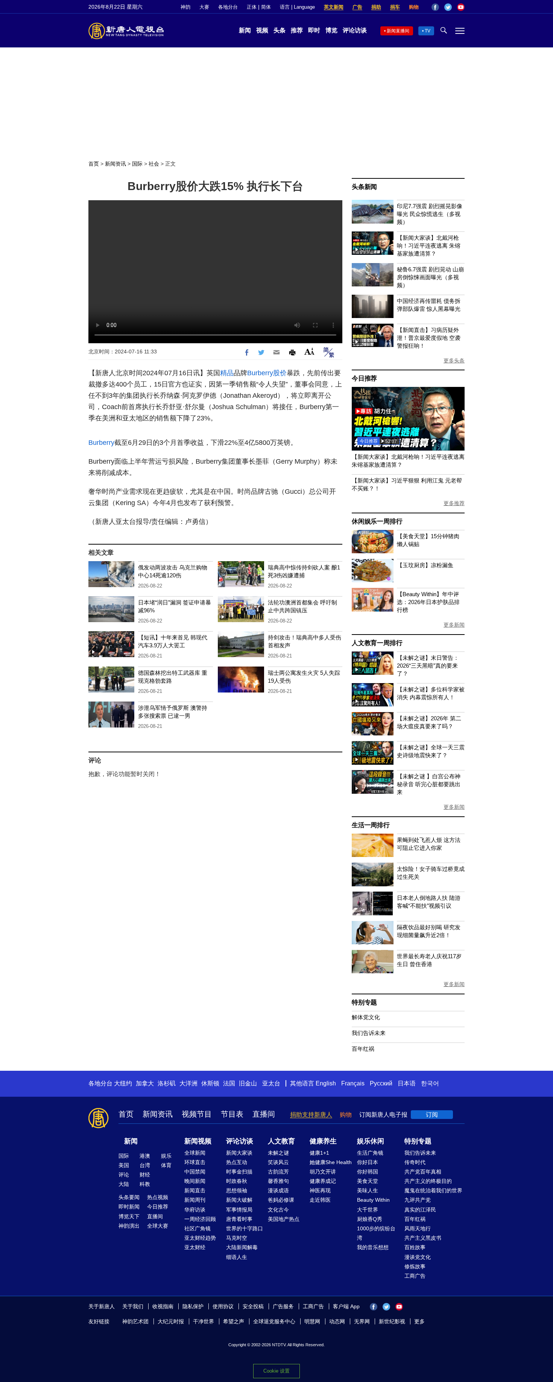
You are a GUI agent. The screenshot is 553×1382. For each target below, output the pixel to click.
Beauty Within (373, 1200)
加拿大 (145, 1083)
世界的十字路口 (244, 1228)
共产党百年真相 (422, 1172)
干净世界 (203, 1321)
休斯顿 (210, 1083)
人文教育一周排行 (377, 643)
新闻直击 (194, 1190)
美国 (123, 1165)
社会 (154, 164)
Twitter (448, 7)
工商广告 (414, 1276)
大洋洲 (188, 1083)
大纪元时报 (171, 1321)
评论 (123, 1175)
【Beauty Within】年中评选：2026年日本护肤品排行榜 (428, 602)
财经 (145, 1175)
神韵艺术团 (135, 1321)
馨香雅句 (278, 1181)
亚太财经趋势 (200, 1238)
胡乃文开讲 (323, 1172)
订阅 (432, 1114)
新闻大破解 (239, 1200)
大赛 (204, 7)
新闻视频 (197, 1141)
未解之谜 (278, 1153)
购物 (414, 7)
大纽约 (123, 1083)
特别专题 (364, 1002)
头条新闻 (364, 186)
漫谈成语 (278, 1190)
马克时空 (236, 1238)
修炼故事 (414, 1266)
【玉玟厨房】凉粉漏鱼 (425, 565)
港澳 (145, 1156)
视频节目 (197, 1114)
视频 (262, 30)
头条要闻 (129, 1197)
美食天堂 (367, 1181)
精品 (227, 373)
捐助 (376, 7)
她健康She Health (331, 1162)
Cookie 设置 (276, 1371)
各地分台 (228, 7)
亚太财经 (194, 1247)
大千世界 (367, 1210)
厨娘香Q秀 (369, 1219)
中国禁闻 (194, 1172)
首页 (93, 164)
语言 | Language (297, 7)
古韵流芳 (278, 1172)
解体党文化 (366, 1017)
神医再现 (320, 1190)
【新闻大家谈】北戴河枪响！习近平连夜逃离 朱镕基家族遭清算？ (428, 245)
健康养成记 (323, 1181)
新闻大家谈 (239, 1153)
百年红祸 (363, 1049)
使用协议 (223, 1306)
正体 (252, 7)
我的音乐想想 (373, 1247)
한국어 (430, 1083)
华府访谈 (194, 1210)
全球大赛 (157, 1226)
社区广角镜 (197, 1228)
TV (427, 30)
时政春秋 (236, 1181)
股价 (280, 373)
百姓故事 (414, 1247)
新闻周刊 (194, 1200)
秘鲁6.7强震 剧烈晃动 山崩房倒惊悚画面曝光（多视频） (430, 277)
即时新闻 (129, 1207)
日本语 (407, 1083)
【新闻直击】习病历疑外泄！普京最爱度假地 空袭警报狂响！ (428, 338)
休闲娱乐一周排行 (377, 521)
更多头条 (454, 361)
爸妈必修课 (281, 1200)
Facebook (435, 7)
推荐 (297, 30)
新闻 (245, 30)
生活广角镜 (370, 1153)
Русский (381, 1083)
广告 (357, 7)
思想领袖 (236, 1190)
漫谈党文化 (417, 1257)
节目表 (232, 1114)
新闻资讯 (115, 164)
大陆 (123, 1184)
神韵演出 (129, 1226)
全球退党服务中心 (274, 1321)
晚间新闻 (194, 1181)
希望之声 (233, 1321)
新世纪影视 (392, 1321)
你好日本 (367, 1162)
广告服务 (283, 1306)
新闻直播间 (398, 30)
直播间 (263, 1114)
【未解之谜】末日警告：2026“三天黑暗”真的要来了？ (428, 665)
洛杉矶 (167, 1083)
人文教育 (281, 1141)
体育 (166, 1165)
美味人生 (367, 1190)
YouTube (461, 7)
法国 (229, 1083)
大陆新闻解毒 (242, 1247)
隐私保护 (193, 1306)
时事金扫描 (239, 1172)
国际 (137, 164)
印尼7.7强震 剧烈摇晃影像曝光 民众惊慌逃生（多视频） (429, 214)
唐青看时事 (239, 1219)
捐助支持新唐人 (311, 1114)
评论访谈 (355, 30)
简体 (266, 7)
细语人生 (236, 1257)
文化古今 (278, 1210)
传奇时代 (414, 1162)
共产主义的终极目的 (428, 1181)
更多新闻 (454, 625)
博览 (331, 30)
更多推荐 (454, 503)
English (326, 1083)
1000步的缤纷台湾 (376, 1233)
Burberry (260, 373)
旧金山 (248, 1083)
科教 (145, 1184)
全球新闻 (194, 1153)
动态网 (337, 1321)
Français (353, 1083)
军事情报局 (239, 1210)
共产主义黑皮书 (422, 1238)
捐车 (395, 7)
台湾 (145, 1165)
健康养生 (323, 1141)
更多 (419, 1321)
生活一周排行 (371, 825)
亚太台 (271, 1083)
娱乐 (166, 1156)
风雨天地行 (417, 1228)
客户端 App (346, 1306)
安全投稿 (253, 1306)
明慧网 (312, 1321)
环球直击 (194, 1162)
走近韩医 (320, 1200)
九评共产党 (417, 1200)
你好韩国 (367, 1172)
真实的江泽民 (420, 1210)
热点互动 (236, 1162)
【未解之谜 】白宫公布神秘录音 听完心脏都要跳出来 (428, 784)
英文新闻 (333, 7)
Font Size (309, 351)
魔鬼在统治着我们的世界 (433, 1190)
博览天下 (129, 1216)
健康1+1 (319, 1153)
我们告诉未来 (369, 1033)
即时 (314, 30)
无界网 (362, 1321)
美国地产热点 (283, 1219)
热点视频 (157, 1197)
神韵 (185, 7)
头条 (279, 30)
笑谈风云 (278, 1162)
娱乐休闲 (370, 1141)
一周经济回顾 (200, 1219)
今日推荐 (364, 378)
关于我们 (132, 1306)
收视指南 (162, 1306)
